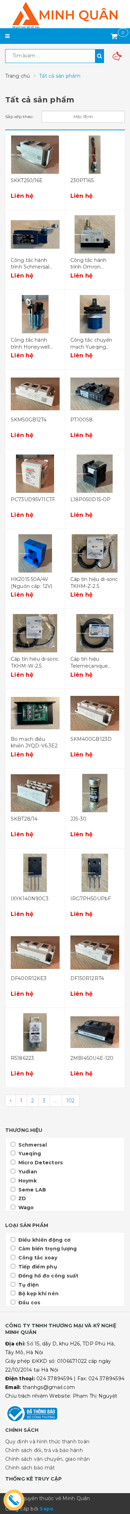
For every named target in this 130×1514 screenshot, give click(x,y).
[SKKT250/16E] (35, 154)
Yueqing (29, 1153)
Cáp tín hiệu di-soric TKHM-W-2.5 (35, 662)
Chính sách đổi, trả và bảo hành (44, 1450)
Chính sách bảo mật (30, 1468)
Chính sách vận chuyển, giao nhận (47, 1459)
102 (70, 1100)
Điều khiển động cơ (43, 1240)
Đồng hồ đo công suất (47, 1276)
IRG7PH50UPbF (90, 898)
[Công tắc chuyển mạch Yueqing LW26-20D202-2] (95, 314)
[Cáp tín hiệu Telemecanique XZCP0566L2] (95, 633)
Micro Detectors (40, 1162)
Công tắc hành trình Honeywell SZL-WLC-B (30, 347)
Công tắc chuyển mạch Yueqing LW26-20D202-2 (91, 347)
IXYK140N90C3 (30, 898)
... (56, 1100)
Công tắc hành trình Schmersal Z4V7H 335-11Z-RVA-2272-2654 (30, 270)
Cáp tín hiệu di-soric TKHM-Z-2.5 (94, 582)
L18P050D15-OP (90, 499)
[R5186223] (35, 1032)
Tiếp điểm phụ (37, 1267)
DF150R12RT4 (87, 978)
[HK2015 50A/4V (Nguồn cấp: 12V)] (35, 553)
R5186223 (22, 1058)
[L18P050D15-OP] (95, 474)
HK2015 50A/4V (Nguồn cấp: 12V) (31, 582)
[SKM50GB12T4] (35, 394)
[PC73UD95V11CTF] (35, 474)
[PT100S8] (95, 394)
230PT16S (82, 180)
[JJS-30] (95, 793)
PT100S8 (81, 420)
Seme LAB (31, 1190)
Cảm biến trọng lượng (47, 1248)
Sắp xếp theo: (19, 116)
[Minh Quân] (65, 15)
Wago (25, 1207)
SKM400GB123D (91, 739)
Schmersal (32, 1145)
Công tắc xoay (37, 1258)
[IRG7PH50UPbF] (95, 873)
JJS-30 (78, 819)
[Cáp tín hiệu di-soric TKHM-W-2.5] (35, 633)
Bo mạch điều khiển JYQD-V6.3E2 (34, 742)
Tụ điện (28, 1285)
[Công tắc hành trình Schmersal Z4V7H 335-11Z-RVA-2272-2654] (35, 234)
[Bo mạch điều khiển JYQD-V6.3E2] (35, 713)
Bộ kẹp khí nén (38, 1293)
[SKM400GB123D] (95, 713)
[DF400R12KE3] (35, 952)
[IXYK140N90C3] (35, 873)
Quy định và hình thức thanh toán (47, 1441)
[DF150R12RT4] (95, 952)
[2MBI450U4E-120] (95, 1032)
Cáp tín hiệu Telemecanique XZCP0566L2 (89, 666)
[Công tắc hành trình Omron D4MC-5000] (95, 234)
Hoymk (27, 1181)
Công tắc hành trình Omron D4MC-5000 (88, 267)
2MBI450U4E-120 (92, 1058)
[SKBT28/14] (35, 793)
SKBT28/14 (24, 819)
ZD (21, 1198)
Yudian (27, 1172)
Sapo (46, 1509)
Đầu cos (28, 1302)
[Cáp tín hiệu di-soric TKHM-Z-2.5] (95, 553)
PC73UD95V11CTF (33, 499)
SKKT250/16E (27, 180)
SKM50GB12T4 (29, 420)
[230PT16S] (95, 154)
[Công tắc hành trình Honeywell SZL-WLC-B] (35, 314)
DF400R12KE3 (29, 978)
